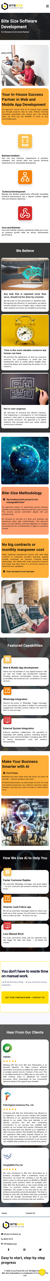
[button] (47, 6)
